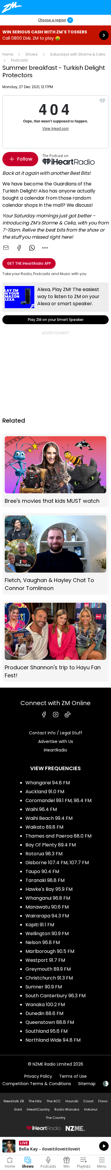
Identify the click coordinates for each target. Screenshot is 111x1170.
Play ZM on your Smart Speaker (55, 303)
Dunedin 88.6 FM (44, 1013)
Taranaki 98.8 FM (45, 880)
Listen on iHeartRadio (55, 1146)
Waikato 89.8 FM (44, 827)
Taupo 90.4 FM (42, 871)
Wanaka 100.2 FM (45, 1004)
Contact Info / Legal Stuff (55, 733)
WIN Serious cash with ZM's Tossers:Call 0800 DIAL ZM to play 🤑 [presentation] (55, 35)
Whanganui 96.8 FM (47, 898)
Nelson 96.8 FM (42, 942)
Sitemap (87, 1084)
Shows (31, 54)
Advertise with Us (55, 741)
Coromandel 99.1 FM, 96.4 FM (58, 800)
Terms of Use (73, 1076)
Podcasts (19, 60)
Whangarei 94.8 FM (47, 782)
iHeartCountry (38, 1109)
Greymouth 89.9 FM (48, 969)
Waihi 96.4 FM (41, 809)
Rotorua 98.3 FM (43, 853)
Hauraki (71, 1101)
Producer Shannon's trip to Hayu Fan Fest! (55, 641)
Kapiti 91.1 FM (39, 924)
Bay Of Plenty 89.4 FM (50, 844)
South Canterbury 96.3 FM (55, 995)
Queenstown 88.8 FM (49, 1022)
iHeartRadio (55, 750)
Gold (18, 1109)
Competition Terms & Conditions (36, 1084)
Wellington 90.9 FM (47, 933)
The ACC (53, 1101)
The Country (55, 1117)
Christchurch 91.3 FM (49, 978)
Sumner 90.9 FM (43, 986)
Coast (88, 1101)
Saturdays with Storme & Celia (77, 54)
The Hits (35, 1101)
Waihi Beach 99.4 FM (49, 818)
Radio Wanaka (66, 1109)
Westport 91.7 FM (45, 960)
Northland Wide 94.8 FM (53, 1040)
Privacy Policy (38, 1076)
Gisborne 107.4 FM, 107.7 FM (57, 862)
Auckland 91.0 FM (44, 791)
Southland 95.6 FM (46, 1031)
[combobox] (45, 247)
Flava (102, 1101)
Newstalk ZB (14, 1101)
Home (7, 54)
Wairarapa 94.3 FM (47, 915)
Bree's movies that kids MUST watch (55, 470)
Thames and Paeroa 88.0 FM (58, 836)
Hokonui (90, 1109)
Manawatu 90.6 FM (47, 907)
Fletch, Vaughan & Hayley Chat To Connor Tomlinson (55, 553)
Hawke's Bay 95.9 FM (49, 889)
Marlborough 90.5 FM (49, 951)
